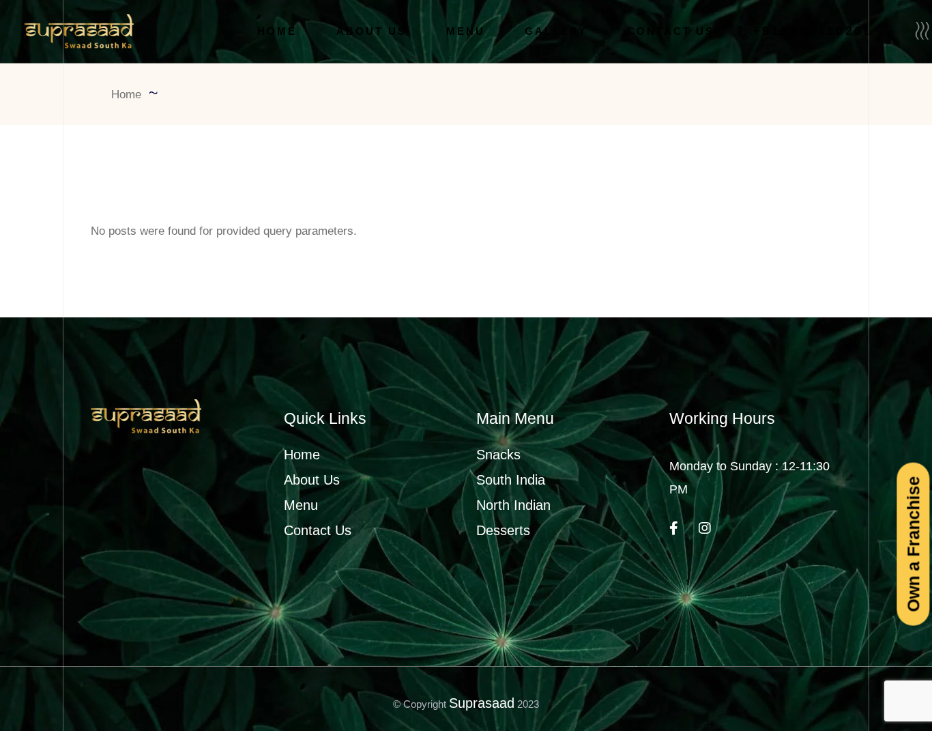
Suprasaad (481, 703)
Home (302, 454)
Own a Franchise (912, 544)
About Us (312, 479)
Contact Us (317, 530)
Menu (301, 505)
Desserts (503, 530)
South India (510, 479)
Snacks (498, 454)
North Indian (513, 505)
